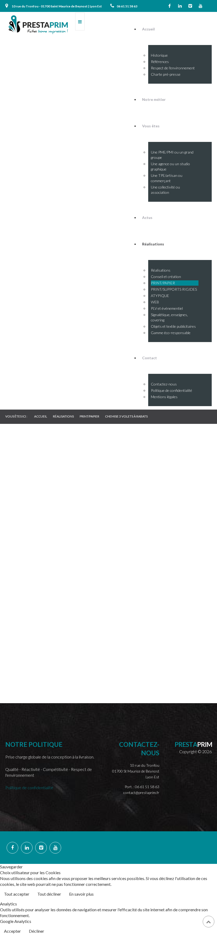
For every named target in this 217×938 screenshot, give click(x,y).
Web (21, 543)
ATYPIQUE (160, 295)
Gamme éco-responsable (171, 332)
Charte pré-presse (165, 74)
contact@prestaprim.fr (141, 792)
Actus (147, 217)
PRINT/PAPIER (163, 283)
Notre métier (154, 99)
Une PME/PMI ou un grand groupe (172, 155)
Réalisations (160, 270)
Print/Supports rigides (31, 507)
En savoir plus (81, 893)
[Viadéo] (190, 6)
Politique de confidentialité (171, 390)
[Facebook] (169, 6)
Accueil (148, 29)
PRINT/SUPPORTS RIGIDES (174, 289)
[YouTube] (200, 6)
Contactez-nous (164, 384)
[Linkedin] (180, 6)
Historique (159, 55)
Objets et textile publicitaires (173, 326)
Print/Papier (29, 488)
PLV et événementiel (167, 308)
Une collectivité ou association (165, 190)
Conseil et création (166, 276)
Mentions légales (164, 396)
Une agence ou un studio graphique (170, 166)
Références (160, 61)
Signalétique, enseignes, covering (169, 317)
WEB (155, 302)
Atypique (25, 527)
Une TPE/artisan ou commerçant (166, 178)
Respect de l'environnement (173, 68)
